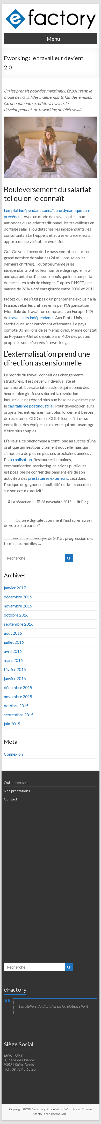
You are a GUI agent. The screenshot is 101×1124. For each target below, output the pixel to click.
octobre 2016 (16, 614)
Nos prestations (17, 791)
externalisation (18, 459)
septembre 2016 (18, 623)
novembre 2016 (18, 605)
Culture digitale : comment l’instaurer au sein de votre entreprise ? (48, 523)
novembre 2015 (18, 696)
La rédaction (21, 501)
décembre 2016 (18, 596)
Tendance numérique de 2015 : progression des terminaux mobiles (48, 541)
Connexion (13, 753)
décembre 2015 (18, 687)
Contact (10, 799)
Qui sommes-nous (18, 782)
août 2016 (13, 633)
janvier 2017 (15, 587)
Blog (85, 501)
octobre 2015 (16, 705)
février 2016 (15, 669)
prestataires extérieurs (48, 478)
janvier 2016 (15, 678)
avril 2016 (13, 651)
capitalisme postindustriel (31, 405)
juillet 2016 (14, 642)
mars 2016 (13, 660)
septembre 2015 (18, 714)
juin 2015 (12, 723)
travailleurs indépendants (31, 317)
